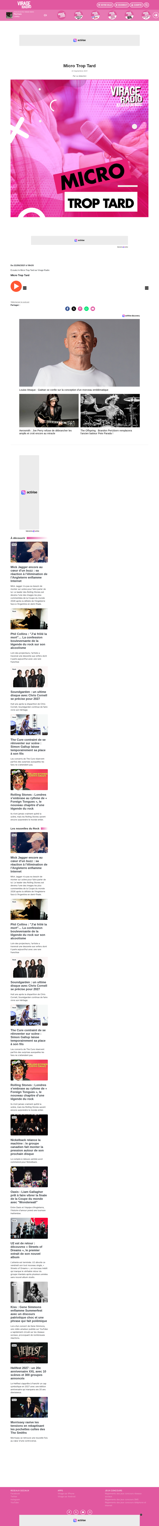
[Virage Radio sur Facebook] (69, 1512)
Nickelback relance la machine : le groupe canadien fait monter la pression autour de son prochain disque (27, 1147)
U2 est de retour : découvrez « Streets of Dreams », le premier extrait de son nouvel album (26, 1250)
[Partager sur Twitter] (73, 310)
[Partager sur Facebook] (67, 310)
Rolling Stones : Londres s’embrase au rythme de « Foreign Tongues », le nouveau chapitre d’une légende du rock (29, 801)
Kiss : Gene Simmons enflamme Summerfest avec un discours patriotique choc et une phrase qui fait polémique (29, 1314)
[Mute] (45, 15)
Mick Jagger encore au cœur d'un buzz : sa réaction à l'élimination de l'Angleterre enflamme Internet (29, 574)
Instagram (15, 1499)
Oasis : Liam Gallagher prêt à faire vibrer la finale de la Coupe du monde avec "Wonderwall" (29, 1197)
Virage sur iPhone (66, 1493)
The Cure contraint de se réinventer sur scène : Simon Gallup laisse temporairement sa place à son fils (28, 746)
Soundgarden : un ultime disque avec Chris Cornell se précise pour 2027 (29, 695)
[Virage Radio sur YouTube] (82, 1512)
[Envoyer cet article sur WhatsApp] (86, 310)
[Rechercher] (146, 4)
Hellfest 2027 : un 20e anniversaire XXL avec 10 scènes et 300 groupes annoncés (28, 1373)
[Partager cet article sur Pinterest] (79, 310)
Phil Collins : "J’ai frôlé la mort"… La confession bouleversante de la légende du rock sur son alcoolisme (29, 640)
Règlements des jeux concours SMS (122, 1499)
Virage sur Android (66, 1496)
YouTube (15, 1502)
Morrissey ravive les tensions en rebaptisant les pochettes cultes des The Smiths (28, 1427)
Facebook (15, 1493)
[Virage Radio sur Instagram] (89, 1512)
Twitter (14, 1496)
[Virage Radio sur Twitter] (76, 1512)
